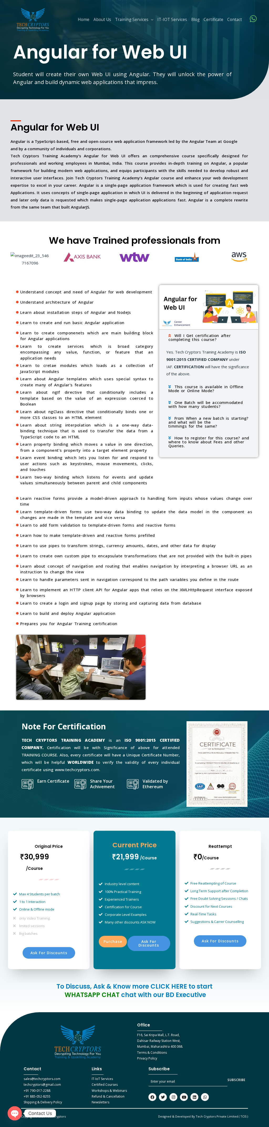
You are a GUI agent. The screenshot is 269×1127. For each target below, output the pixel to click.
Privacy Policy (147, 1058)
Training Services (131, 19)
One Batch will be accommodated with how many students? (205, 404)
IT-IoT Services (102, 1079)
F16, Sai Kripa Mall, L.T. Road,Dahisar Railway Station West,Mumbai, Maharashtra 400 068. (160, 1041)
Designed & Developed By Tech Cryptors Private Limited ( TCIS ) (203, 1116)
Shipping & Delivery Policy (43, 1102)
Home (83, 19)
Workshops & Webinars (109, 1090)
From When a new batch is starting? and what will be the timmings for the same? (208, 422)
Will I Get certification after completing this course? (199, 337)
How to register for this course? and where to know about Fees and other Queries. (208, 441)
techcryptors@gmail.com (42, 1084)
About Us (102, 19)
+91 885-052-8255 (37, 1096)
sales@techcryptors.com (42, 1079)
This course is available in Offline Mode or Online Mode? (205, 388)
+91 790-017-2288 (37, 1090)
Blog (195, 19)
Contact (234, 19)
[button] (208, 337)
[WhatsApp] (253, 19)
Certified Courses (105, 1084)
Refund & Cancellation (108, 1096)
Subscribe (236, 1080)
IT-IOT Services (172, 19)
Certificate (213, 19)
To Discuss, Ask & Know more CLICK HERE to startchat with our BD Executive (134, 990)
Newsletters (100, 1102)
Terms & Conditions (152, 1052)
